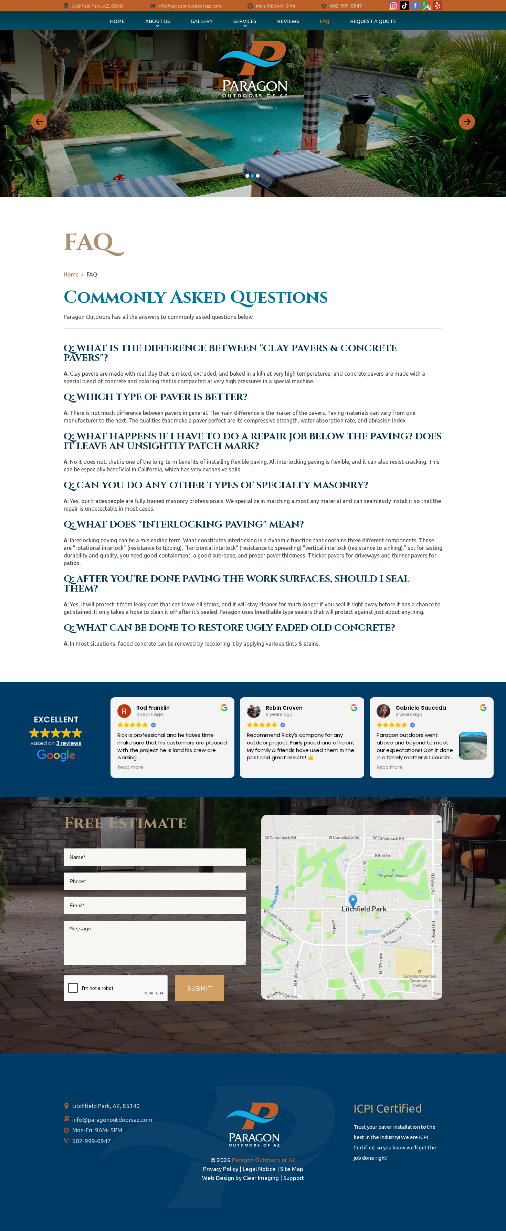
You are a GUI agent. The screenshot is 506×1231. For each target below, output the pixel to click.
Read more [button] (130, 767)
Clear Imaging (261, 1178)
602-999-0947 (346, 6)
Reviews (288, 21)
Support (293, 1178)
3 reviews (69, 743)
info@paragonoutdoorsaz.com (189, 5)
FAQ (324, 21)
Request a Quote (373, 21)
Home (117, 21)
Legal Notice (259, 1169)
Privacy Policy (220, 1169)
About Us (157, 21)
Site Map (291, 1169)
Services (244, 21)
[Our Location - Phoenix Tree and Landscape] (351, 907)
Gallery (202, 21)
